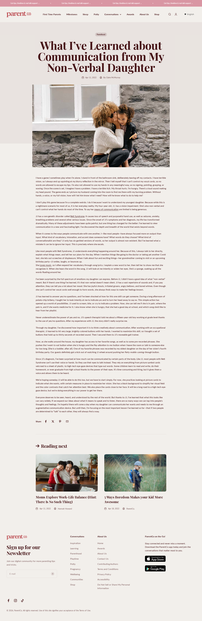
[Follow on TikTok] (22, 600)
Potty (96, 14)
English (190, 14)
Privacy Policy (104, 574)
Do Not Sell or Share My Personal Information (113, 586)
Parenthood (101, 34)
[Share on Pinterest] (60, 421)
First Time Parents (52, 14)
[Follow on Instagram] (15, 600)
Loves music (45, 265)
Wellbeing (75, 574)
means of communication (106, 209)
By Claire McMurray (111, 77)
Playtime (74, 558)
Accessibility (103, 579)
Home (100, 543)
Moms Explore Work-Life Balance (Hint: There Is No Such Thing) (66, 499)
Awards (130, 14)
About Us (144, 14)
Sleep (85, 14)
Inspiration (75, 543)
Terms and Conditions (107, 569)
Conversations (111, 14)
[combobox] (189, 14)
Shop (156, 14)
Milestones (71, 14)
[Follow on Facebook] (8, 600)
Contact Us (102, 558)
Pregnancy (75, 569)
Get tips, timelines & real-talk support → (61, 3)
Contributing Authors (107, 563)
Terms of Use (84, 610)
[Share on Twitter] (53, 421)
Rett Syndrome (77, 216)
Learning (74, 548)
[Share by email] (67, 421)
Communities (76, 579)
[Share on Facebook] (46, 421)
